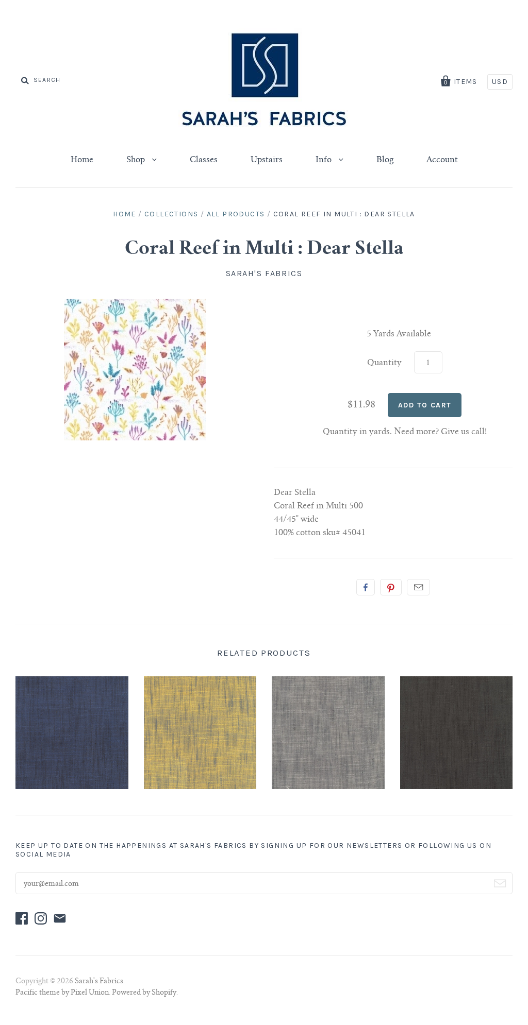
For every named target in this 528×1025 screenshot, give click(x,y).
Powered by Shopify (144, 993)
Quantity (384, 363)
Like (365, 587)
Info (325, 160)
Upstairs (267, 160)
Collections (171, 214)
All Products (236, 214)
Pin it (391, 587)
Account (442, 160)
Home (82, 160)
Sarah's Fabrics (264, 273)
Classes (204, 160)
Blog (384, 160)
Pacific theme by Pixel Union (62, 993)
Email (418, 587)
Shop (136, 160)
